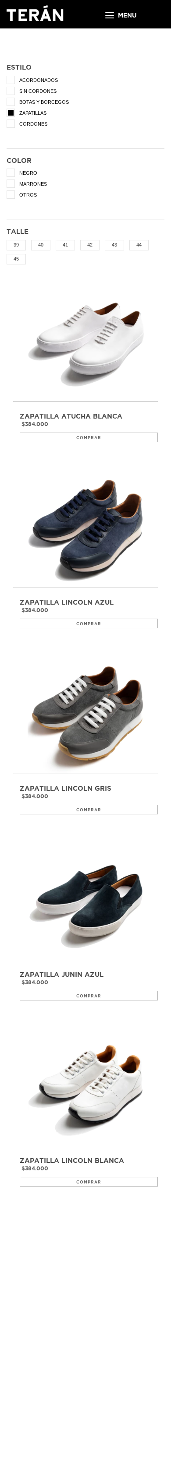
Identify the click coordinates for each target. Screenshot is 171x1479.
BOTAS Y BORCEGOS (44, 102)
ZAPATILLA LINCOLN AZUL (67, 602)
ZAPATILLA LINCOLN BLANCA (72, 1160)
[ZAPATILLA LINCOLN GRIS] (85, 716)
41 (65, 244)
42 (90, 244)
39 (16, 244)
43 (114, 244)
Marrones (33, 184)
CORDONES (33, 124)
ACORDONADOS (38, 80)
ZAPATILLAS (32, 113)
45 (16, 258)
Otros (28, 194)
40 (40, 244)
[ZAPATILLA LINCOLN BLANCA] (85, 1088)
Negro (28, 173)
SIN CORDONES (38, 91)
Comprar (88, 438)
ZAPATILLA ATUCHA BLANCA (71, 416)
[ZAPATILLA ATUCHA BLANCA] (85, 343)
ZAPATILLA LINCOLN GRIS (65, 788)
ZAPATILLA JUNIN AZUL (61, 974)
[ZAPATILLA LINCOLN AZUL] (85, 530)
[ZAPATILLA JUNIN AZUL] (85, 902)
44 (139, 244)
